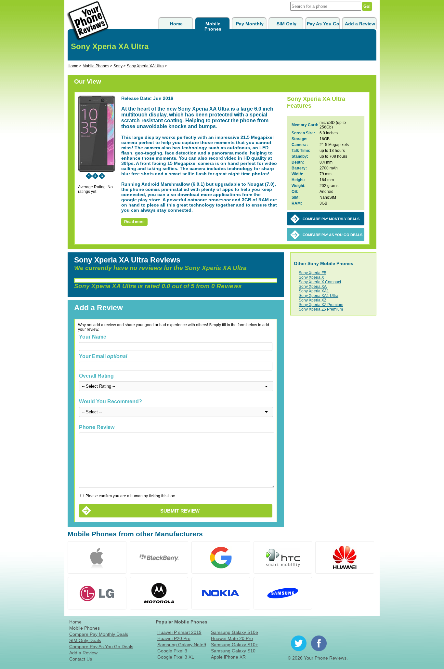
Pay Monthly (250, 23)
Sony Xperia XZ (312, 300)
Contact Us (80, 659)
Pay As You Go (323, 23)
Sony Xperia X (311, 277)
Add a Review (360, 23)
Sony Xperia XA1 (314, 291)
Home (176, 23)
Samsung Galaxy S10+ (234, 644)
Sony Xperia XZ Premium (321, 304)
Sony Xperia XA (313, 286)
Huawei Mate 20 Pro (232, 638)
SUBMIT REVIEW (180, 511)
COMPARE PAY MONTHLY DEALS (331, 219)
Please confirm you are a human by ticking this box (130, 496)
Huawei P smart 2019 (179, 632)
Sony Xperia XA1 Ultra (318, 295)
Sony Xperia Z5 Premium (321, 309)
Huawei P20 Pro (173, 638)
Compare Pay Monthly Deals (98, 634)
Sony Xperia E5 (312, 273)
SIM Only (286, 23)
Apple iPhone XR (228, 657)
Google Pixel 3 (172, 650)
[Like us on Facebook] (319, 643)
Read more (134, 222)
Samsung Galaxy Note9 (181, 644)
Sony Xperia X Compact (320, 282)
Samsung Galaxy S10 (233, 650)
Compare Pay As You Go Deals (101, 646)
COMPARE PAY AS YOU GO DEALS (332, 235)
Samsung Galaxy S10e (234, 632)
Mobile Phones (212, 26)
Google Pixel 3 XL (175, 657)
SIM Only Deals (85, 640)
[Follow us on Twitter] (299, 643)
